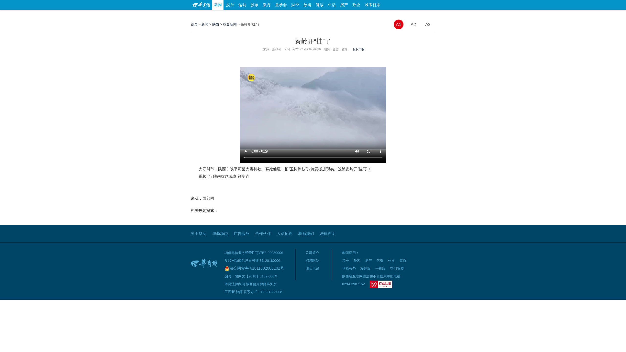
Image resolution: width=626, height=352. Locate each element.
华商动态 (220, 233)
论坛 (377, 14)
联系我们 (306, 233)
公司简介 (312, 253)
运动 (242, 5)
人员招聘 (284, 233)
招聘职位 (312, 261)
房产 (344, 5)
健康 (320, 5)
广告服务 (241, 233)
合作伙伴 (263, 233)
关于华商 (198, 233)
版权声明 (358, 49)
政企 (356, 5)
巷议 (403, 261)
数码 (307, 5)
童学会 (281, 5)
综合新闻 (230, 24)
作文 (391, 261)
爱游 (417, 14)
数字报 (391, 14)
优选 (430, 14)
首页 (194, 24)
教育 (267, 5)
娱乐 (230, 5)
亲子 (345, 261)
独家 (254, 5)
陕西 (215, 24)
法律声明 (327, 233)
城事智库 (372, 5)
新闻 (218, 5)
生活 (332, 5)
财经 (295, 5)
